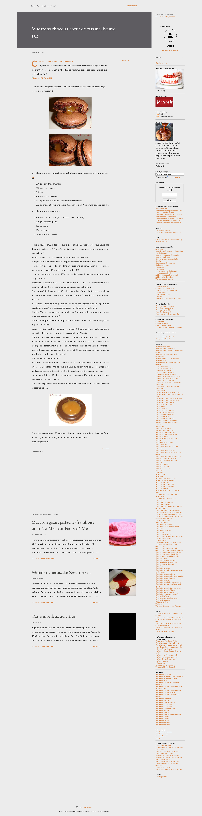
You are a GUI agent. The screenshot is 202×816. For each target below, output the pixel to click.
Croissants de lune (162, 265)
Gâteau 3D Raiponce (162, 466)
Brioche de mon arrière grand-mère (168, 298)
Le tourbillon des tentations (165, 486)
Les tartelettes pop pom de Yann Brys (168, 211)
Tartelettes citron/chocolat (165, 578)
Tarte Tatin (159, 566)
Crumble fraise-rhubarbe (164, 414)
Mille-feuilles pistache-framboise (167, 510)
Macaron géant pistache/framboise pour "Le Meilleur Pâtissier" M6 (63, 525)
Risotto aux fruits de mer (164, 732)
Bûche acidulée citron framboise (167, 358)
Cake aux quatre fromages (164, 306)
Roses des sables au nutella (165, 665)
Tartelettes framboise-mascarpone (168, 582)
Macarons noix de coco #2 (164, 706)
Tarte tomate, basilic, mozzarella (167, 314)
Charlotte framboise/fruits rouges (167, 221)
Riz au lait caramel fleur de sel (166, 544)
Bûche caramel (160, 360)
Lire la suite (96, 558)
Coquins (158, 261)
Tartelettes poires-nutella (164, 592)
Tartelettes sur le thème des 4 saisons (168, 215)
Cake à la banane (161, 366)
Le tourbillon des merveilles (165, 484)
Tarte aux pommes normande (165, 560)
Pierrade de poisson (162, 767)
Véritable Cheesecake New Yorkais (168, 606)
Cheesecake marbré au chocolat (167, 378)
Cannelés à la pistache (163, 370)
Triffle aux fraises (161, 602)
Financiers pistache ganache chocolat (168, 647)
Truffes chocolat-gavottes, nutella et (168, 327)
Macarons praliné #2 (162, 718)
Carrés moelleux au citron (164, 372)
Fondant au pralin (161, 436)
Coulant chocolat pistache (164, 402)
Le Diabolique (160, 474)
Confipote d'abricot (162, 339)
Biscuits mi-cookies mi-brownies (167, 255)
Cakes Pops (159, 321)
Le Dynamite (160, 476)
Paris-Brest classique (163, 534)
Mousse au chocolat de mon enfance (168, 514)
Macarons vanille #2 (162, 724)
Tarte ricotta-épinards (163, 312)
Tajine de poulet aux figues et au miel (168, 769)
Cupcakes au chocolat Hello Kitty (167, 643)
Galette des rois (161, 444)
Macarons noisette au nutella (165, 702)
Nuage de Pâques (161, 522)
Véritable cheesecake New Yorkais (61, 572)
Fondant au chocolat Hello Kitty (166, 434)
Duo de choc (159, 426)
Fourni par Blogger (85, 807)
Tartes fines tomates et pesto (165, 631)
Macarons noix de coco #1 (164, 704)
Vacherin (158, 604)
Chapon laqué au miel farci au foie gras (169, 747)
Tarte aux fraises (161, 558)
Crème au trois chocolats (164, 404)
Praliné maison (160, 335)
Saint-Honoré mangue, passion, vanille (169, 550)
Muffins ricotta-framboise (165, 659)
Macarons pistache (162, 712)
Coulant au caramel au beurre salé (167, 392)
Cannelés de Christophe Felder (166, 641)
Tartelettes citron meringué (165, 574)
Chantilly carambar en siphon (165, 374)
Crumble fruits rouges (163, 416)
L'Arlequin (159, 472)
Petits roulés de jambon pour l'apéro (168, 232)
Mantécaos (159, 269)
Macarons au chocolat (163, 674)
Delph (170, 45)
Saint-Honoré (160, 546)
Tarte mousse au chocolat (164, 564)
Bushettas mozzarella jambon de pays (169, 617)
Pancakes (158, 296)
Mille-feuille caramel (162, 504)
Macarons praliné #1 (162, 716)
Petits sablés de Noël (163, 273)
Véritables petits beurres (164, 279)
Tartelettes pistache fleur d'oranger (168, 588)
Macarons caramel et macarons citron (169, 676)
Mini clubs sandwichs (163, 230)
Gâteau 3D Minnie (162, 464)
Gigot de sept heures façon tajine (167, 761)
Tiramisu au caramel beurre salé (166, 598)
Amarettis (159, 249)
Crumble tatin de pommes (164, 418)
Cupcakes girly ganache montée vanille (169, 645)
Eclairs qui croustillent (163, 428)
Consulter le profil (170, 50)
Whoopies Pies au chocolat (165, 667)
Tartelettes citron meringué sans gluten (169, 576)
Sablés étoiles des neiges (164, 277)
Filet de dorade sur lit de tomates (167, 751)
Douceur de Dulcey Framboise (166, 420)
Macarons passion (162, 710)
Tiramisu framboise (162, 600)
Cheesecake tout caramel (164, 380)
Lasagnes (158, 738)
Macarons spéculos (162, 720)
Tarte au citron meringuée (164, 213)
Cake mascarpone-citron (164, 368)
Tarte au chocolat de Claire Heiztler (168, 552)
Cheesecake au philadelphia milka (167, 376)
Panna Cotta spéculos (163, 530)
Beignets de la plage (162, 346)
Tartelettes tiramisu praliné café (166, 594)
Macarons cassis (161, 680)
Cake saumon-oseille (162, 310)
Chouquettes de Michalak (164, 288)
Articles (163, 114)
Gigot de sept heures (162, 759)
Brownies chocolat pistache (165, 348)
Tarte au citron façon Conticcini (166, 554)
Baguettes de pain (161, 286)
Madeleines (159, 267)
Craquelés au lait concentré (165, 263)
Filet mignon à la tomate (164, 753)
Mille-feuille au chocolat (164, 502)
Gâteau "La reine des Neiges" (165, 458)
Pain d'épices (160, 663)
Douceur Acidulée (161, 209)
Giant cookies (160, 470)
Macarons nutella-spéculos (165, 708)
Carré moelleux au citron (54, 616)
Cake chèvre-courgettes (164, 308)
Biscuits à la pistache (162, 257)
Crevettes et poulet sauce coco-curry (168, 239)
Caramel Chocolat (44, 5)
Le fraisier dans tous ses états (165, 478)
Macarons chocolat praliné (165, 692)
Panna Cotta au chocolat (164, 524)
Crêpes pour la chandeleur (164, 412)
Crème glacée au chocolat (164, 410)
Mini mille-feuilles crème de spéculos (168, 512)
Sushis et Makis (161, 241)
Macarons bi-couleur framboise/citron (169, 219)
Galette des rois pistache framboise (168, 456)
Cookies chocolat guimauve (165, 17)
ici (33, 177)
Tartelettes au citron (162, 568)
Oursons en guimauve (163, 325)
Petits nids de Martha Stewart (166, 271)
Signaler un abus (161, 63)
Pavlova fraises (160, 540)
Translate (175, 177)
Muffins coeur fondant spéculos (166, 655)
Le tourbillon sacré (162, 488)
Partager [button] (125, 61)
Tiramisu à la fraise (162, 596)
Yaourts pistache (161, 777)
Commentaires (166, 116)
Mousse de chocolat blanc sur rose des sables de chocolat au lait (169, 517)
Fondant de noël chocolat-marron (167, 438)
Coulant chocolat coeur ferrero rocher (169, 398)
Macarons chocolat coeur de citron (168, 690)
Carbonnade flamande (163, 745)
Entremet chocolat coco (164, 430)
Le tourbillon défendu (163, 482)
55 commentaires (48, 602)
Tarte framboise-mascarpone (166, 562)
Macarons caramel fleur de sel (166, 678)
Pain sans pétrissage (162, 294)
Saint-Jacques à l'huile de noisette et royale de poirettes (168, 624)
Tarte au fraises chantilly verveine (167, 556)
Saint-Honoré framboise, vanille (166, 548)
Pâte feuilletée (160, 292)
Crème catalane (161, 408)
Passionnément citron (163, 538)
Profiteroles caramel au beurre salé (168, 542)
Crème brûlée (160, 406)
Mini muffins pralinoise (163, 649)
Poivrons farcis (160, 736)
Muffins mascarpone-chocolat (166, 657)
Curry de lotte (160, 749)
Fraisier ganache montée (164, 442)
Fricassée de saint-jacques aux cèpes (168, 757)
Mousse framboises (162, 520)
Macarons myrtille (162, 700)
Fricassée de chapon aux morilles (167, 755)
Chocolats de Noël (162, 323)
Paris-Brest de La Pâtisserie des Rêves (169, 536)
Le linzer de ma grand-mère (165, 480)
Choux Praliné (160, 390)
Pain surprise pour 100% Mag (166, 290)
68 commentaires (48, 558)
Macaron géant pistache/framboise (168, 223)
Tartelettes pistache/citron (165, 590)
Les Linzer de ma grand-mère (165, 217)
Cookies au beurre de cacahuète (166, 259)
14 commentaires (48, 646)
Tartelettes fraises (162, 580)
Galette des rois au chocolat (165, 450)
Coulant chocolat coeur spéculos (167, 400)
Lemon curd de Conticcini (164, 337)
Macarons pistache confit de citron (168, 714)
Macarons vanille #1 (162, 722)
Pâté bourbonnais (161, 734)
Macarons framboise (163, 698)
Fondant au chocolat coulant (165, 432)
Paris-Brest (159, 532)
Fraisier (158, 440)
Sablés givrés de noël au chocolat (167, 275)
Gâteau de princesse (162, 468)
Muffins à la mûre (161, 661)
